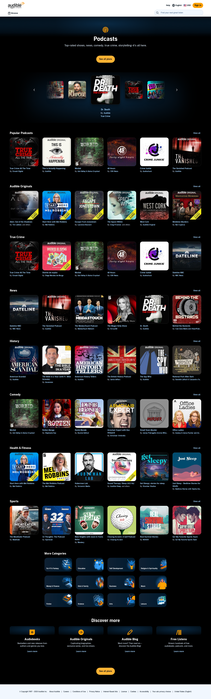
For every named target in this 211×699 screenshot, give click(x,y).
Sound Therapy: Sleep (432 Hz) (120, 483)
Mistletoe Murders (180, 222)
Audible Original (149, 225)
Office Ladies (178, 430)
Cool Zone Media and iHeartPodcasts (189, 329)
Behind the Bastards (181, 326)
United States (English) (183, 692)
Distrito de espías (50, 272)
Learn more (32, 651)
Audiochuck (147, 171)
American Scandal (18, 376)
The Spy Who (145, 376)
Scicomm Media (84, 486)
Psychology (77, 118)
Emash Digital (135, 114)
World (178, 118)
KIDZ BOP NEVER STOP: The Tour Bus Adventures (156, 111)
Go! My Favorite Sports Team (185, 537)
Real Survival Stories (149, 537)
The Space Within (115, 222)
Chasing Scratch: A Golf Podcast (121, 537)
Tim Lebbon (17, 225)
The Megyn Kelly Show (117, 326)
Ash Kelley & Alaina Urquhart (89, 171)
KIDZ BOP (158, 114)
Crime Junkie (145, 168)
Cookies (133, 692)
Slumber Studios (149, 486)
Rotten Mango (48, 430)
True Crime (105, 116)
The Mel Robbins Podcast (53, 483)
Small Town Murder (148, 430)
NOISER (146, 540)
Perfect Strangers (78, 114)
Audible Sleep (115, 486)
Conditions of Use (79, 692)
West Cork (144, 222)
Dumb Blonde (81, 430)
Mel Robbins (50, 225)
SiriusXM (113, 329)
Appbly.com (56, 113)
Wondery (81, 542)
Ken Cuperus (180, 225)
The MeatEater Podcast (20, 537)
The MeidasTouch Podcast (86, 326)
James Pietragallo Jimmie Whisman (156, 433)
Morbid (78, 168)
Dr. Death (105, 109)
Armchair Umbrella (117, 436)
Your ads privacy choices (161, 692)
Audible (107, 113)
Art (54, 116)
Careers (66, 692)
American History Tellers (85, 376)
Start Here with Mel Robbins (54, 222)
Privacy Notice (94, 692)
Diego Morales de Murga (54, 275)
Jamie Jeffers (115, 380)
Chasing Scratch (116, 540)
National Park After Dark (183, 376)
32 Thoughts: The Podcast (53, 537)
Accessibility (144, 692)
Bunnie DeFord (83, 433)
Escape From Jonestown (85, 222)
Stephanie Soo (50, 433)
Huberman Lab (81, 483)
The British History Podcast (119, 376)
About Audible (54, 692)
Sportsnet (49, 540)
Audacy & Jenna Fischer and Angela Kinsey (191, 433)
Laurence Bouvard (84, 225)
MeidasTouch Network (86, 329)
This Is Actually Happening (53, 168)
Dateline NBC (32, 109)
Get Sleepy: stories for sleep (152, 483)
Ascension (49, 382)
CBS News (114, 171)
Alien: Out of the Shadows (21, 222)
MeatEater (16, 540)
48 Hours (111, 168)
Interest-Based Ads (110, 692)
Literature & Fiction (156, 118)
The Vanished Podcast (182, 168)
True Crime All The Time (20, 168)
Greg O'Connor (115, 225)
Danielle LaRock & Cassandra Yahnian (189, 380)
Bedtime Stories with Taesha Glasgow (189, 489)
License (124, 692)
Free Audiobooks (54, 109)
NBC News (33, 113)
